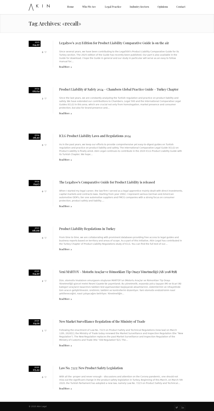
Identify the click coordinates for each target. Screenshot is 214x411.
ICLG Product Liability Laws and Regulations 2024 (94, 136)
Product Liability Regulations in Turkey (87, 228)
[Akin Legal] (45, 7)
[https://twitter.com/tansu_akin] (176, 407)
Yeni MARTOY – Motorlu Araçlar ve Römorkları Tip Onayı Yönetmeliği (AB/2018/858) (118, 272)
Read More (64, 66)
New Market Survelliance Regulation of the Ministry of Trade (102, 321)
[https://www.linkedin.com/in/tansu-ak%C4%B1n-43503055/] (182, 407)
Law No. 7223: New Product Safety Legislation (91, 368)
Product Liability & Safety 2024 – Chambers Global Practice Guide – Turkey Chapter (118, 89)
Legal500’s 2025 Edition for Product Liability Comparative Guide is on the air (114, 43)
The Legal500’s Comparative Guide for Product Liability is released (107, 182)
